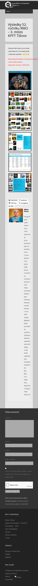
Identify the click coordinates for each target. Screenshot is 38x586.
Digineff (8, 557)
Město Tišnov (10, 520)
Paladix (7, 554)
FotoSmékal (9, 526)
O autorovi (13, 200)
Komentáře (9, 579)
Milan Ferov (26, 210)
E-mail (8, 450)
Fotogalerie (24, 203)
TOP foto (14, 203)
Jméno (8, 441)
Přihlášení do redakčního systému (17, 571)
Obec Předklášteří (11, 529)
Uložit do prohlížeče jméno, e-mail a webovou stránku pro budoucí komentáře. (18, 474)
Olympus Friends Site (12, 551)
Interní (7, 576)
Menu (8, 11)
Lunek (7, 538)
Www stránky (10, 459)
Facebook (24, 200)
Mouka (7, 532)
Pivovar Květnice (11, 535)
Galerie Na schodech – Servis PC (16, 523)
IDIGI (16, 526)
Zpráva (8, 418)
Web (12, 206)
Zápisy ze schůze (11, 573)
